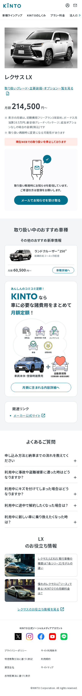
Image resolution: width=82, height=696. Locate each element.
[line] (63, 636)
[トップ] (12, 5)
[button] (41, 200)
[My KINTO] (67, 5)
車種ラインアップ (12, 15)
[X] (18, 636)
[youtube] (52, 636)
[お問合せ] (75, 5)
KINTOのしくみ (36, 15)
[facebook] (41, 636)
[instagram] (29, 636)
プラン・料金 (58, 15)
